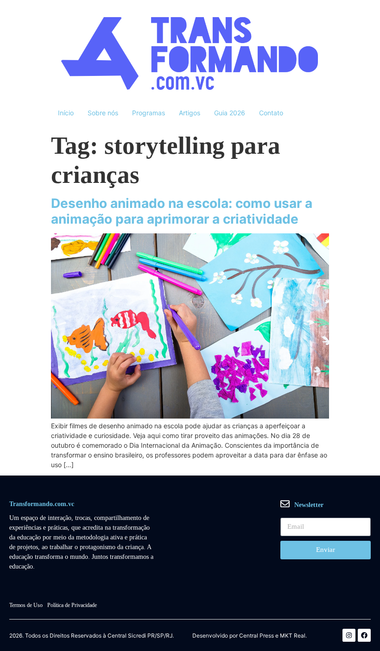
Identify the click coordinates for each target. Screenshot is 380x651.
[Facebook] (364, 635)
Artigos (189, 113)
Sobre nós (103, 113)
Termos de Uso (26, 605)
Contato (271, 113)
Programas (148, 113)
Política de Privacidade (72, 605)
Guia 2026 (229, 113)
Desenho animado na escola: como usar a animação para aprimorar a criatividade (181, 211)
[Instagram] (348, 635)
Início (66, 113)
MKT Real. (293, 635)
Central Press (256, 635)
